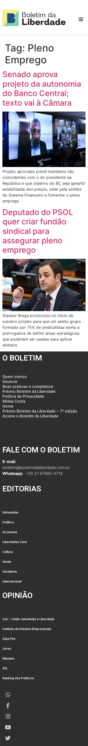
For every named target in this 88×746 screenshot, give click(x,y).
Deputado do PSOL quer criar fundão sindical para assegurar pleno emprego (37, 231)
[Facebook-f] (7, 705)
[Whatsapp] (7, 694)
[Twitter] (7, 738)
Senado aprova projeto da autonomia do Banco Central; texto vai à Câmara (41, 88)
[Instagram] (7, 716)
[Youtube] (7, 727)
